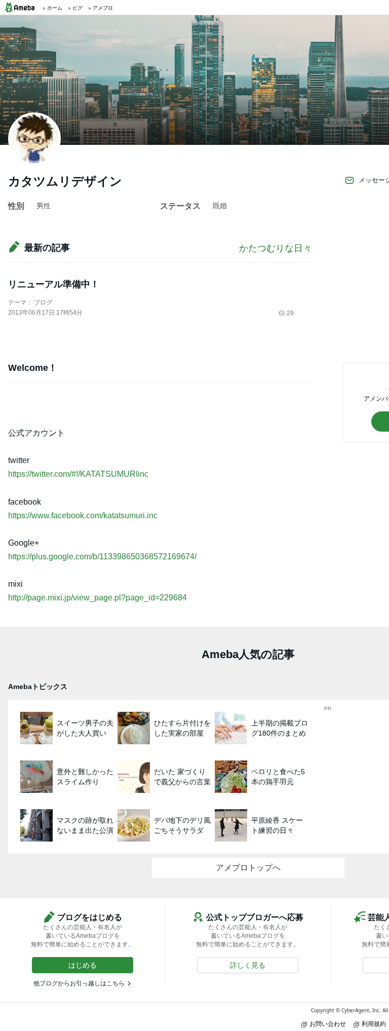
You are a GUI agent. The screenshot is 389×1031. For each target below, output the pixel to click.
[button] (82, 965)
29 (290, 313)
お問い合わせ (327, 1023)
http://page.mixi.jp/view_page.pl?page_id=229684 (97, 597)
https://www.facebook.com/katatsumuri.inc (83, 515)
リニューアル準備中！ (53, 284)
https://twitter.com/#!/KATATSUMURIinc (78, 474)
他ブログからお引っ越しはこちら (79, 983)
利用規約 (374, 1023)
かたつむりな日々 (275, 248)
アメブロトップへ (248, 867)
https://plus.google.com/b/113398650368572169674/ (102, 556)
